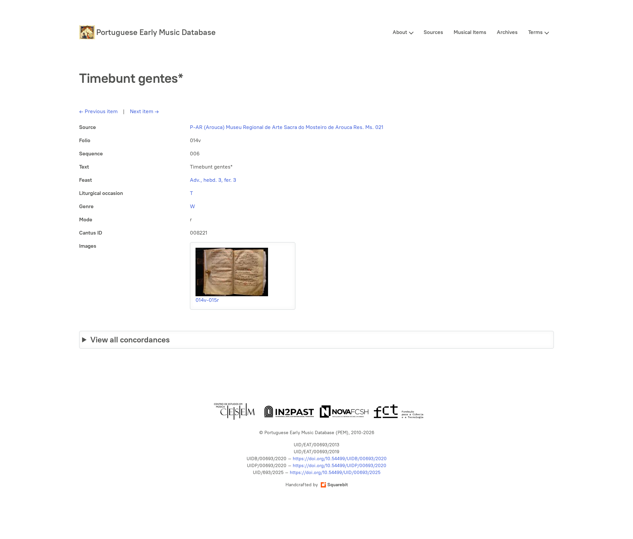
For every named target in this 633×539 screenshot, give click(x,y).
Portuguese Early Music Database (156, 32)
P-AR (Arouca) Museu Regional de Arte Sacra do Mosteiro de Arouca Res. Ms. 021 (286, 127)
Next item (144, 111)
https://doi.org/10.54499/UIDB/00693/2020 (340, 458)
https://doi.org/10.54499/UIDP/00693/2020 (339, 465)
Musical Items (470, 32)
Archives (507, 32)
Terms (535, 32)
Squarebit (337, 485)
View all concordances (130, 339)
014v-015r (207, 300)
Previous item (98, 111)
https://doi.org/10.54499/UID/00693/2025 (335, 472)
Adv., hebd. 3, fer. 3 (213, 180)
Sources (433, 32)
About (400, 32)
